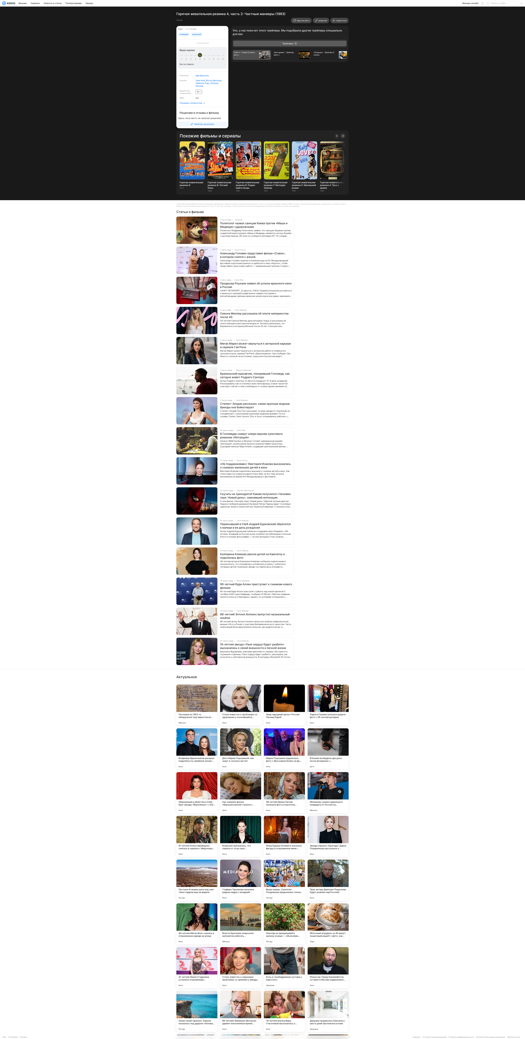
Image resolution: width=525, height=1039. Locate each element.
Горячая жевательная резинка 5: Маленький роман (304, 185)
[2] (187, 59)
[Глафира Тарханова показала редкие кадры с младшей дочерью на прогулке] (240, 880)
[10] (223, 59)
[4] (196, 59)
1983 (180, 29)
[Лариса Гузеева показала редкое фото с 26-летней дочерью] (328, 705)
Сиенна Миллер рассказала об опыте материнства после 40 (254, 315)
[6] (205, 59)
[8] (214, 59)
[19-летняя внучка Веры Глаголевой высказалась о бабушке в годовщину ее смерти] (284, 1011)
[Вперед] (342, 135)
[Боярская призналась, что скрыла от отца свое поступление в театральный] (240, 836)
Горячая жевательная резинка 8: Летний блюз (219, 185)
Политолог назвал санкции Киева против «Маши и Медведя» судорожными (254, 225)
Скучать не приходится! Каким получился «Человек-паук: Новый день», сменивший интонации (255, 495)
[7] (209, 59)
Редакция (416, 1037)
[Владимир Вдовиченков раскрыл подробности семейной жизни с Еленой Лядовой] (196, 748)
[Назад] (336, 135)
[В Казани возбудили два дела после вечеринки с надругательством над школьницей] (328, 748)
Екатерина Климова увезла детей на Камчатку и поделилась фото (252, 556)
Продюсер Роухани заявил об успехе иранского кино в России (256, 285)
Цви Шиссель (202, 75)
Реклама (23, 1037)
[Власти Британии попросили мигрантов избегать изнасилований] (240, 923)
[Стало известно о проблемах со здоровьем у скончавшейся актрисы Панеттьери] (240, 705)
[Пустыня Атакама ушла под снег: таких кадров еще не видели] (196, 880)
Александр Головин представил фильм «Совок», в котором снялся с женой (252, 255)
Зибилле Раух (202, 83)
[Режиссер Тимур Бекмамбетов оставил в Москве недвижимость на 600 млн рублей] (328, 967)
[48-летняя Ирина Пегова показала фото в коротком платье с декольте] (284, 792)
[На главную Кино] (10, 3)
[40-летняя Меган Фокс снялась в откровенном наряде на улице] (196, 923)
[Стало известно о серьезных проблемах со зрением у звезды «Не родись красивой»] (240, 967)
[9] (219, 59)
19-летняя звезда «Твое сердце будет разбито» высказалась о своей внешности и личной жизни (253, 646)
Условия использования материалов (490, 1037)
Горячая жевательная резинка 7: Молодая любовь (275, 185)
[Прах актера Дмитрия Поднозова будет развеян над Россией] (328, 880)
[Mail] (4, 3)
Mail (4, 1037)
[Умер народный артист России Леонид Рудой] (284, 705)
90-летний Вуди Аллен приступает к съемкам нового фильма (256, 586)
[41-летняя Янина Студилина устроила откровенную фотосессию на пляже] (196, 967)
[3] (191, 59)
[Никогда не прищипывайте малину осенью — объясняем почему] (284, 923)
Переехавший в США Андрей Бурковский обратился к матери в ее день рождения (255, 525)
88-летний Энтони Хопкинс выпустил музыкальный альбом (255, 616)
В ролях (183, 80)
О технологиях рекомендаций (434, 1037)
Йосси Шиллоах (214, 80)
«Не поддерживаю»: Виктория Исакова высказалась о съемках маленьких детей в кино (255, 465)
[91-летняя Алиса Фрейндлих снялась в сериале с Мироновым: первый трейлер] (196, 836)
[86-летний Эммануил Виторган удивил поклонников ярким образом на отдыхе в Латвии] (240, 1011)
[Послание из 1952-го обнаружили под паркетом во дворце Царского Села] (196, 705)
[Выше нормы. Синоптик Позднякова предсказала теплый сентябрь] (284, 880)
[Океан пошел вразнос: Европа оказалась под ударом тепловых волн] (196, 1011)
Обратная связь (513, 1037)
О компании (13, 1037)
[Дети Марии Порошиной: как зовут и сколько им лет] (240, 748)
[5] (200, 59)
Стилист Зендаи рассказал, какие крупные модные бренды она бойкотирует (255, 405)
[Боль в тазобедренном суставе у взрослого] (284, 967)
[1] (182, 59)
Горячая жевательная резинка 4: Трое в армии (332, 185)
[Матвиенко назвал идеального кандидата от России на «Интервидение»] (328, 792)
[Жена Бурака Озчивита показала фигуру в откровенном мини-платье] (284, 836)
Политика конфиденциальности (461, 1037)
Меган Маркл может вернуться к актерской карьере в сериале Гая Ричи (255, 345)
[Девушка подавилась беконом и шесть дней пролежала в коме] (328, 1011)
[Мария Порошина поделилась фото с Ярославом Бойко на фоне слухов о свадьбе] (284, 748)
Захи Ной (200, 80)
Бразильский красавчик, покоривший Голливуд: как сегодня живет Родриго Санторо (255, 375)
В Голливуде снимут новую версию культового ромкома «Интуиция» (251, 435)
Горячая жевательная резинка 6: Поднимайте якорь (247, 185)
